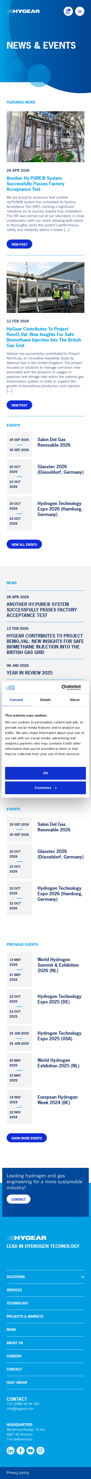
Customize (43, 788)
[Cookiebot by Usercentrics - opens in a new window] (66, 687)
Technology (17, 1303)
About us (15, 1343)
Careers (14, 1356)
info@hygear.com (20, 1409)
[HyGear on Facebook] (21, 1451)
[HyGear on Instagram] (40, 1451)
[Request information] (68, 11)
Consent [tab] (16, 700)
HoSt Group (17, 1382)
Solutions (16, 1277)
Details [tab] (45, 700)
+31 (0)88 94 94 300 (23, 1404)
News (11, 1329)
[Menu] (79, 11)
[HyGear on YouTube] (30, 1451)
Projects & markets (25, 1316)
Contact (14, 1369)
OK (45, 773)
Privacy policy (18, 1473)
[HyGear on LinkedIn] (11, 1451)
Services (14, 1290)
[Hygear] (23, 11)
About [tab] (75, 700)
